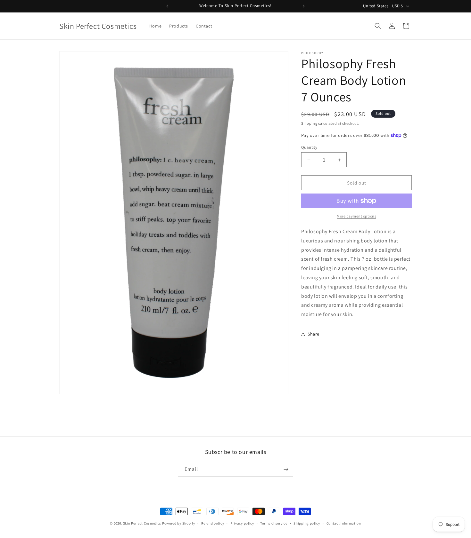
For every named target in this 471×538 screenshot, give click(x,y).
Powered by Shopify (178, 523)
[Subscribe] (286, 469)
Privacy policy (242, 523)
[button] (378, 26)
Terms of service (273, 523)
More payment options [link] (356, 216)
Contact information (343, 523)
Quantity (309, 147)
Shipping (309, 123)
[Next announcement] (304, 6)
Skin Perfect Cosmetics (142, 523)
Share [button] (313, 334)
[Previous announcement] (167, 6)
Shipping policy (306, 523)
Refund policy (212, 523)
